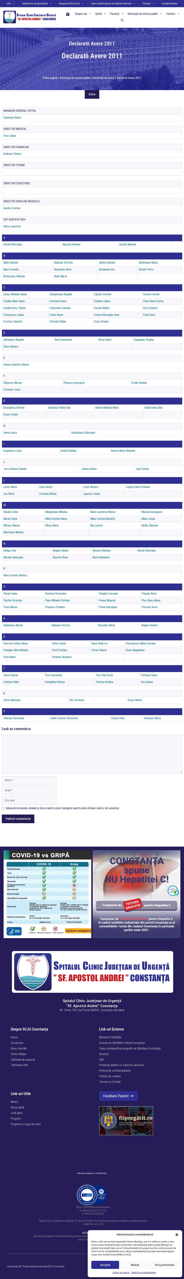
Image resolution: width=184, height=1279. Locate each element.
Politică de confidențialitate (143, 1272)
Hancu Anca (10, 432)
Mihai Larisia (148, 519)
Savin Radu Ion (99, 643)
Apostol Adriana (71, 244)
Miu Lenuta (96, 525)
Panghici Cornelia (108, 593)
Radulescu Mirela (12, 625)
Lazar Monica (90, 487)
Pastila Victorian (12, 600)
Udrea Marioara (11, 700)
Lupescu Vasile (91, 493)
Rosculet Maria (106, 625)
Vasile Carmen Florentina (64, 718)
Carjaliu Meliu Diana (14, 301)
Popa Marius (10, 607)
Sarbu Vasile (59, 643)
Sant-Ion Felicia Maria (15, 643)
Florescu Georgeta (73, 382)
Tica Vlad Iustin (104, 675)
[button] (177, 1234)
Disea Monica (10, 346)
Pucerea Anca (149, 607)
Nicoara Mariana (102, 550)
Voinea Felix (118, 718)
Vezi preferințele (164, 1265)
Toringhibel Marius (55, 682)
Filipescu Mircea (12, 382)
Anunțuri (104, 1054)
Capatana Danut (12, 117)
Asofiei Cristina (11, 208)
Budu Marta (60, 276)
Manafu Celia (10, 512)
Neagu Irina (9, 550)
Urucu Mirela (135, 700)
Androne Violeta (12, 153)
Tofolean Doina (149, 675)
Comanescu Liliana (13, 315)
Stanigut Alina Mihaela (15, 650)
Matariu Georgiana (151, 512)
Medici (14, 1102)
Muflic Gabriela (149, 525)
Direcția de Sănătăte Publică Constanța (122, 1043)
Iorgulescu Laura (12, 450)
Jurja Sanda (142, 469)
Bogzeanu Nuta (62, 269)
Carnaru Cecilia (151, 294)
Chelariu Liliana (102, 301)
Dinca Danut (105, 339)
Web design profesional (85, 1173)
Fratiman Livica (11, 389)
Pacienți (114, 13)
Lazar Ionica (45, 487)
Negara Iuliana (60, 550)
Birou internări (19, 1048)
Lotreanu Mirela (47, 493)
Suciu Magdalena (135, 650)
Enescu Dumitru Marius (16, 364)
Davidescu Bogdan (13, 339)
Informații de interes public (143, 13)
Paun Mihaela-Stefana (57, 600)
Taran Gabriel (10, 675)
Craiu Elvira (149, 315)
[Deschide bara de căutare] (122, 20)
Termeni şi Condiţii (110, 1082)
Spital (98, 13)
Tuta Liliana (9, 135)
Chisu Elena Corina (153, 301)
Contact (170, 13)
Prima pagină (50, 78)
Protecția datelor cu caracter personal (121, 1065)
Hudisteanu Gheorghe (83, 432)
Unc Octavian (76, 700)
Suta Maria (9, 657)
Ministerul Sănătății (110, 1037)
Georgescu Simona (13, 407)
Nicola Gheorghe (146, 550)
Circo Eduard (150, 308)
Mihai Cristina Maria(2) (102, 519)
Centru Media (18, 1054)
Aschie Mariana (127, 244)
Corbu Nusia (56, 315)
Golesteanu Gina (153, 407)
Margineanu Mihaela (56, 512)
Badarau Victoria (63, 262)
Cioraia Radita (101, 308)
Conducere (17, 1043)
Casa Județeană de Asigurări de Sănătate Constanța (129, 1048)
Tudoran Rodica (104, 682)
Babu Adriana (10, 262)
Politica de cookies (121, 1272)
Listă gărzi (17, 1113)
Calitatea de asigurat (23, 1059)
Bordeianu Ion (106, 269)
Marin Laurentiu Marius (103, 512)
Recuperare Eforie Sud (69, 3)
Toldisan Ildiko (11, 682)
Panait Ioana (10, 593)
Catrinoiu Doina (58, 301)
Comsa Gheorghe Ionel (106, 315)
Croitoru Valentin (12, 321)
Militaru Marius (11, 525)
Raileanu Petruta (60, 625)
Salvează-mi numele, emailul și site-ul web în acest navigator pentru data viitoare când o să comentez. (63, 808)
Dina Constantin (63, 339)
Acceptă (105, 1265)
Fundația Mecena (170, 3)
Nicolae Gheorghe (13, 557)
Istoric (14, 1037)
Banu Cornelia (11, 269)
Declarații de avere (103, 78)
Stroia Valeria (99, 650)
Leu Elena (8, 493)
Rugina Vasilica (149, 625)
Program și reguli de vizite (26, 1124)
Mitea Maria (52, 525)
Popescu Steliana (55, 607)
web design (12, 1266)
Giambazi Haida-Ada (59, 407)
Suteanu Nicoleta (62, 657)
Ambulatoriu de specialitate (35, 3)
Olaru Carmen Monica (15, 575)
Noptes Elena (60, 557)
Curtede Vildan (58, 321)
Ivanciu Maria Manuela (123, 450)
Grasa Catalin (10, 414)
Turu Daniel (147, 682)
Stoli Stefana (59, 650)
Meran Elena (10, 519)
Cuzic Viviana (101, 321)
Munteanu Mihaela (13, 532)
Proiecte (147, 3)
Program (16, 1118)
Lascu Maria (10, 487)
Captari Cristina (102, 294)
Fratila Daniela (139, 382)
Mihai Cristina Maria (56, 519)
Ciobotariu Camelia (60, 308)
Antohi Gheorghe (12, 244)
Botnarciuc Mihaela (14, 276)
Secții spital (17, 1107)
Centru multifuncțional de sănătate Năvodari (111, 3)
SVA (101, 1059)
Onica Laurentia (12, 226)
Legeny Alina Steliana (138, 487)
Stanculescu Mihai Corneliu (141, 643)
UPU (9, 3)
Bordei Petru (146, 269)
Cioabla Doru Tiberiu (14, 308)
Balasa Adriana (107, 262)
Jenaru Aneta (89, 469)
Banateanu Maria (148, 262)
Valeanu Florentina (13, 718)
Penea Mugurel (107, 600)
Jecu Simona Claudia (14, 469)
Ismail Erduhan (68, 450)
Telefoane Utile (19, 1065)
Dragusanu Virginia (144, 339)
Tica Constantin (53, 675)
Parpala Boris (149, 593)
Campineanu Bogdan (61, 294)
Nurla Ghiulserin (101, 557)
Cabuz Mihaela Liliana (15, 294)
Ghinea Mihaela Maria (107, 407)
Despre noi (81, 13)
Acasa (67, 13)
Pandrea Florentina (55, 593)
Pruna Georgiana (108, 607)
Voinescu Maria (152, 718)
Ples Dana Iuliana (151, 600)
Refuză (135, 1265)
